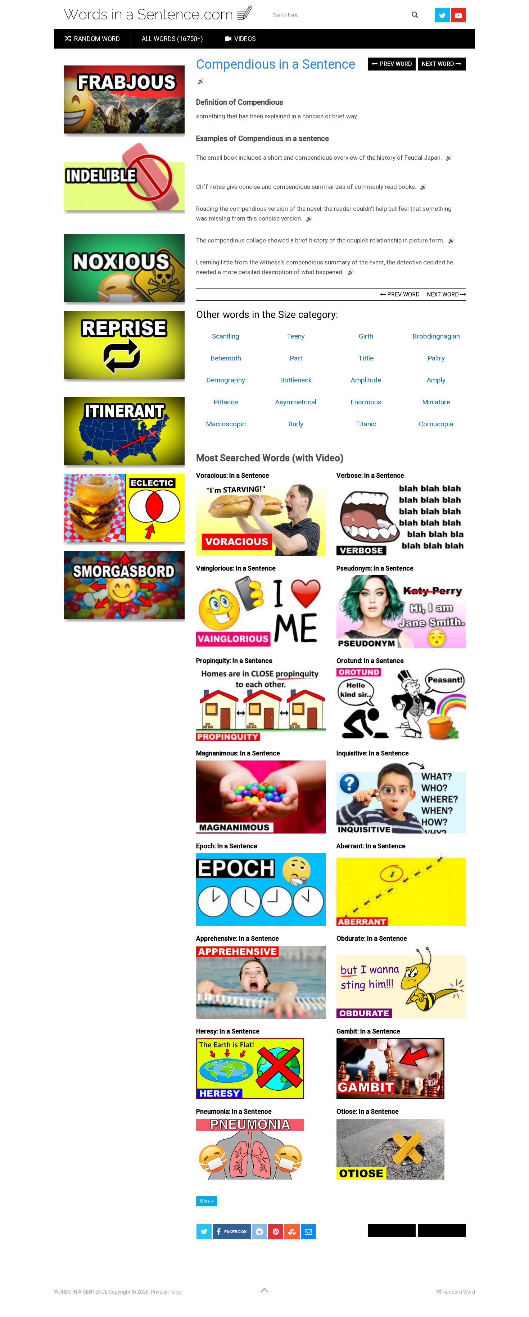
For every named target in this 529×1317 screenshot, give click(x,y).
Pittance (225, 402)
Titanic (366, 424)
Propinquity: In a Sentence (234, 660)
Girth (366, 336)
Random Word (96, 38)
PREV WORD (403, 294)
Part (296, 358)
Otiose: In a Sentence (367, 1111)
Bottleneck (296, 380)
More (205, 1201)
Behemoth (226, 358)
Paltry (436, 358)
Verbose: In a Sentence (370, 475)
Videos (244, 38)
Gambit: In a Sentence (368, 1031)
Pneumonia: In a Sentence (234, 1111)
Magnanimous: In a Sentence (238, 753)
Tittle (366, 358)
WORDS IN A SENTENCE (81, 1292)
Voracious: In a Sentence (232, 475)
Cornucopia (436, 424)
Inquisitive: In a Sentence (372, 753)
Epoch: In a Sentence (226, 846)
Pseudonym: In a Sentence (374, 568)
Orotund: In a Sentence (370, 660)
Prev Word (395, 63)
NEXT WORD (443, 294)
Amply (436, 380)
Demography (225, 380)
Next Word (439, 63)
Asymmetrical (295, 402)
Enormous (366, 402)
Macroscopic (226, 424)
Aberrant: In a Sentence (371, 846)
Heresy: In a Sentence (227, 1031)
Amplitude (366, 380)
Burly (295, 424)
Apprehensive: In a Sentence (237, 938)
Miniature (436, 402)
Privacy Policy (166, 1292)
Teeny (296, 336)
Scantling (225, 336)
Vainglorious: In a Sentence (236, 568)
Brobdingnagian (436, 336)
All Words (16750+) (172, 38)
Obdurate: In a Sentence (371, 938)
